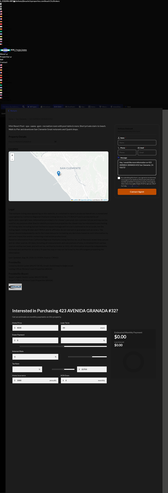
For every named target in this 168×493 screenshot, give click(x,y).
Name (123, 138)
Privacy (135, 186)
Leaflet (75, 200)
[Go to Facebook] (1, 4)
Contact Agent (137, 192)
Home (11, 119)
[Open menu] (1, 102)
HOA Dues (65, 375)
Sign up (3, 46)
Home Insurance (19, 375)
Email (142, 148)
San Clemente (21, 119)
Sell (1, 59)
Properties (4, 57)
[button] (58, 173)
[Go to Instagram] (1, 6)
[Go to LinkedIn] (1, 9)
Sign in (8, 46)
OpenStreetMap (86, 200)
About (3, 54)
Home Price (17, 323)
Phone (123, 148)
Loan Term (65, 323)
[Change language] (2, 11)
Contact (3, 62)
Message (123, 158)
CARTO (105, 200)
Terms (129, 186)
